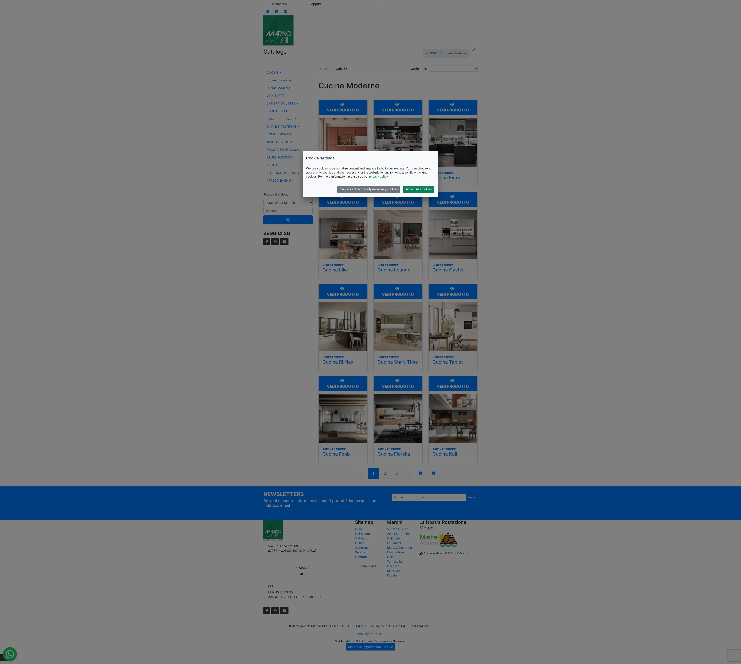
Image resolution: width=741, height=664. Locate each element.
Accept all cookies (419, 189)
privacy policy (378, 176)
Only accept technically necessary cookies (369, 189)
